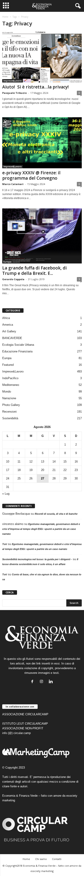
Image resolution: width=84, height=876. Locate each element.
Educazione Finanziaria (17, 351)
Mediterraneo (10, 385)
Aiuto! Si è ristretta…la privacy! (35, 87)
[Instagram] (42, 682)
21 (54, 470)
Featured (8, 364)
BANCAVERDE (12, 338)
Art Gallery (9, 331)
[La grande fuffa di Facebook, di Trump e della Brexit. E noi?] (42, 235)
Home (5, 16)
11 (18, 461)
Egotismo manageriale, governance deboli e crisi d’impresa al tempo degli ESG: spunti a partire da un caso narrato (41, 529)
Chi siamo (41, 859)
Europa (7, 261)
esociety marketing (42, 871)
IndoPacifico (10, 378)
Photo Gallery (11, 405)
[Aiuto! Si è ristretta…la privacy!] (42, 56)
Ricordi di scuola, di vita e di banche (56, 513)
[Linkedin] (51, 682)
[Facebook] (33, 682)
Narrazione (9, 398)
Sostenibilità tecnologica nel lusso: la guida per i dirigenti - (37, 559)
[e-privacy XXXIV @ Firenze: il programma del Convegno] (42, 142)
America (7, 324)
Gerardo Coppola (13, 279)
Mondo (6, 391)
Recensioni (9, 411)
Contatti (56, 859)
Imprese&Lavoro (12, 80)
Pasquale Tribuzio (14, 93)
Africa (6, 318)
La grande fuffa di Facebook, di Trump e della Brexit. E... (34, 270)
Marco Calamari (13, 184)
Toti (4, 544)
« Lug (5, 493)
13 (42, 461)
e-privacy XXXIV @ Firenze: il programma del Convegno (31, 175)
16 (76, 461)
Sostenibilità (10, 418)
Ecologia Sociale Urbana (18, 344)
